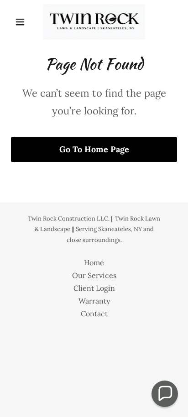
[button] (23, 22)
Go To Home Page (94, 149)
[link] (94, 22)
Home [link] (94, 262)
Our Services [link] (94, 275)
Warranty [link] (94, 300)
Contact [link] (94, 313)
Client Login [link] (94, 288)
